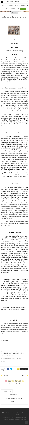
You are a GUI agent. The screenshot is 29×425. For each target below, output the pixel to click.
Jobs (19, 414)
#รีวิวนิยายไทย (6, 352)
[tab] (7, 391)
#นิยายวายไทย (13, 353)
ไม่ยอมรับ (14, 12)
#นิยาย (23, 352)
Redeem (24, 412)
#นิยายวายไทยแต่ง (5, 355)
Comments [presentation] (6, 391)
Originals (9, 412)
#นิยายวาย (7, 353)
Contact (15, 414)
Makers (6, 1)
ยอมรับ (23, 9)
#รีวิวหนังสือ (13, 355)
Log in (15, 401)
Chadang (20, 358)
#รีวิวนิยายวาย (18, 352)
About (9, 414)
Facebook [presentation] (13, 394)
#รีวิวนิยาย (12, 352)
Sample (19, 412)
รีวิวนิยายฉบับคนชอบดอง (13, 1)
